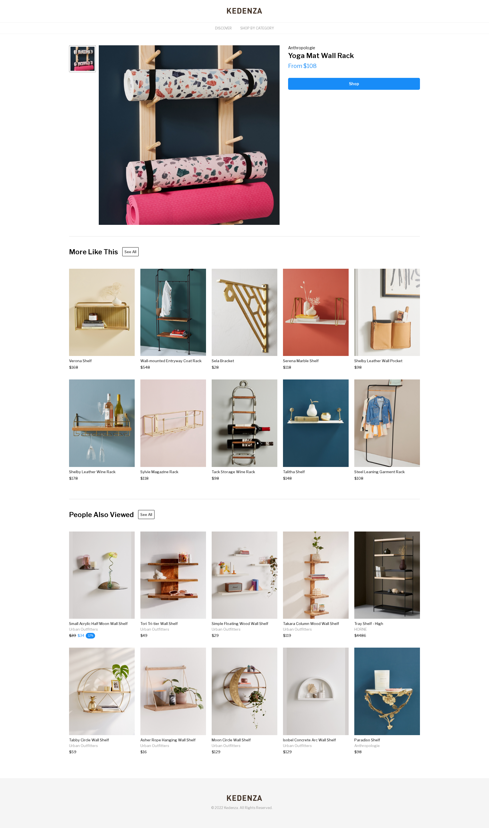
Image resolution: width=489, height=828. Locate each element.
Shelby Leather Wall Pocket (378, 360)
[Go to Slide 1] (82, 58)
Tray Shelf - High (368, 623)
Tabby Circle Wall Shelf (89, 740)
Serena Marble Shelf (301, 360)
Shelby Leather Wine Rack (92, 472)
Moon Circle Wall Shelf (231, 740)
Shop (354, 83)
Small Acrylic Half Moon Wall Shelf (98, 623)
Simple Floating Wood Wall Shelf (240, 623)
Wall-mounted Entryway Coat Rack (170, 360)
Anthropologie (301, 47)
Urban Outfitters (83, 629)
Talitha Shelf (294, 472)
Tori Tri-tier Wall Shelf (159, 623)
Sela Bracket (223, 360)
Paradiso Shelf (367, 740)
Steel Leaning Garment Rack (379, 472)
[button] (189, 135)
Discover (223, 28)
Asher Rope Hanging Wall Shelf (168, 740)
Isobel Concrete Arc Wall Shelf (309, 740)
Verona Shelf (80, 360)
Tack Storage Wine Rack (233, 472)
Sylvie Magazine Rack (159, 472)
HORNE (360, 629)
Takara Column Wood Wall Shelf (311, 623)
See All (130, 251)
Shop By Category (257, 28)
